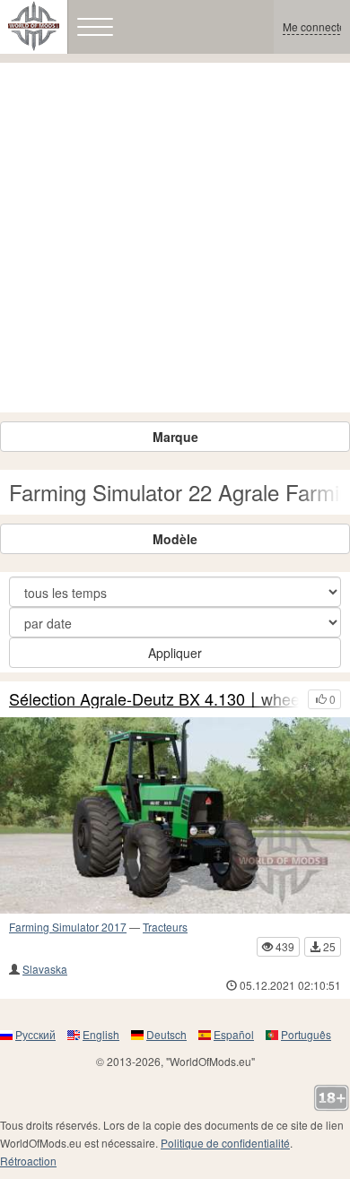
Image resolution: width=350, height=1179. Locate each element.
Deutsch (166, 1034)
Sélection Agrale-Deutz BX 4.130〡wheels (154, 699)
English (101, 1034)
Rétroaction (28, 1160)
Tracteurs (165, 926)
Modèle (175, 539)
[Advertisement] (175, 237)
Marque (175, 437)
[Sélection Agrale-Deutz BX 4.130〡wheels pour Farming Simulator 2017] (175, 815)
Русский (35, 1034)
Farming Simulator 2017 (68, 926)
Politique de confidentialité (225, 1142)
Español (234, 1034)
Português (306, 1034)
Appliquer (175, 653)
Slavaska (44, 968)
